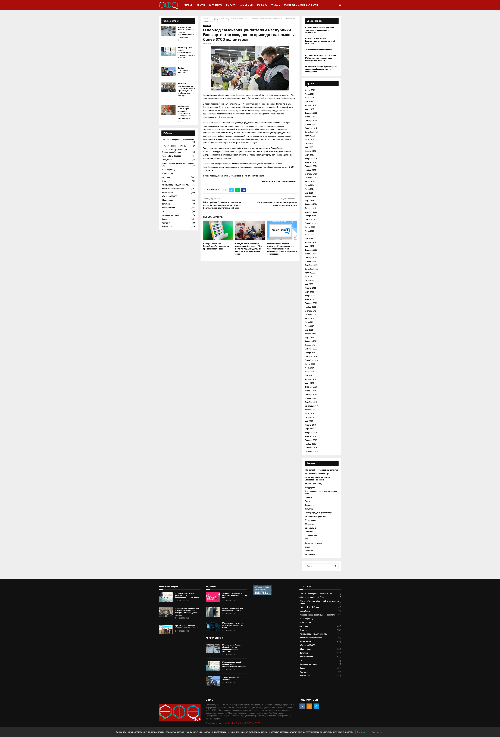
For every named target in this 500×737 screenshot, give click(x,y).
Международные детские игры (175, 185)
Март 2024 (309, 200)
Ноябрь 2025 (310, 124)
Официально (167, 200)
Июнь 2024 (309, 189)
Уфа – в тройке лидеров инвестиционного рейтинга (186, 627)
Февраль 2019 (311, 433)
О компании (246, 5)
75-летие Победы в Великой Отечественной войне (174, 151)
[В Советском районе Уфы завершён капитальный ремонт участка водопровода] (168, 110)
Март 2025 (309, 155)
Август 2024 (310, 181)
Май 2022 (309, 284)
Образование (167, 192)
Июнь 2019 (309, 417)
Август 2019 (310, 410)
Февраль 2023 (311, 250)
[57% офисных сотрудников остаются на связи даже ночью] (213, 626)
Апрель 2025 (310, 151)
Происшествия (168, 208)
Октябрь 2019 (311, 402)
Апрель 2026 (310, 105)
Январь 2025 (310, 162)
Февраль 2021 (311, 341)
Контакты (231, 5)
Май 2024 (309, 193)
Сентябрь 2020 (311, 360)
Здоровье (165, 177)
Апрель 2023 (310, 242)
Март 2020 (309, 383)
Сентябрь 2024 (311, 178)
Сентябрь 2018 (311, 452)
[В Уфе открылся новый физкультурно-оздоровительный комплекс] (168, 51)
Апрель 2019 (310, 425)
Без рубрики (166, 160)
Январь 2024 (310, 208)
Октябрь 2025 (311, 128)
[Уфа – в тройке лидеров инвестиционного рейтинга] (166, 629)
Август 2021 (310, 318)
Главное (165, 170)
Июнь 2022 (309, 280)
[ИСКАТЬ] (336, 566)
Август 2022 (310, 273)
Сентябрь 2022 (311, 269)
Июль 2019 (309, 414)
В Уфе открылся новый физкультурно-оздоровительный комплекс (186, 52)
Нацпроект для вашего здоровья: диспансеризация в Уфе (234, 595)
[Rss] (309, 706)
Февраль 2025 (311, 159)
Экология (165, 223)
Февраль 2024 (311, 204)
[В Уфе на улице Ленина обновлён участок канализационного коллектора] (168, 31)
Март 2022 (309, 292)
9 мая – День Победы (171, 156)
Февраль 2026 (311, 113)
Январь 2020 (310, 391)
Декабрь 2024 (311, 166)
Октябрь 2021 (311, 311)
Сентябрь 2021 (311, 315)
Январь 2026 (310, 117)
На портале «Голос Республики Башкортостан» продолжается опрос (216, 246)
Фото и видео (215, 5)
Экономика (166, 227)
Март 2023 (309, 246)
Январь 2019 (310, 436)
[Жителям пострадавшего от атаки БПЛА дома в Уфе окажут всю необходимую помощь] (168, 87)
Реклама (275, 5)
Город (164, 173)
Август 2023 (310, 227)
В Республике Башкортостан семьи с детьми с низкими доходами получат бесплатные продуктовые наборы (222, 205)
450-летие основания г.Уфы (173, 146)
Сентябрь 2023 (311, 223)
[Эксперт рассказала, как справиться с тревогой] (213, 612)
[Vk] (302, 706)
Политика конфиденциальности (301, 5)
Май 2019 (309, 421)
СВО (163, 211)
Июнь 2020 (309, 372)
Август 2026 (310, 90)
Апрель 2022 (310, 288)
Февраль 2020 (311, 387)
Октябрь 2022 (311, 265)
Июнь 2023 (309, 235)
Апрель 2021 (310, 334)
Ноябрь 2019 (310, 398)
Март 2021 (309, 337)
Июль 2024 (309, 185)
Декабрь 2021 (311, 303)
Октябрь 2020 (311, 356)
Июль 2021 (309, 322)
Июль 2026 (309, 94)
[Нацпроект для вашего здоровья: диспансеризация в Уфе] (213, 597)
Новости (200, 5)
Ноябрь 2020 (310, 353)
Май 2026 (309, 101)
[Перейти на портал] (262, 595)
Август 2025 (310, 136)
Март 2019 (309, 429)
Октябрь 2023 (311, 219)
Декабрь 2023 (311, 212)
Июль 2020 (309, 368)
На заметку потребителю (172, 189)
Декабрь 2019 (311, 395)
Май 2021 (309, 330)
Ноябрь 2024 (310, 170)
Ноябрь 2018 (310, 444)
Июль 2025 (309, 140)
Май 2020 (309, 375)
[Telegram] (316, 706)
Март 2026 (309, 109)
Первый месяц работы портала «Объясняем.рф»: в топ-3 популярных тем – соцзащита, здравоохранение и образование (282, 249)
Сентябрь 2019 (311, 406)
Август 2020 (310, 364)
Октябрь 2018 (311, 448)
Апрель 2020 (310, 379)
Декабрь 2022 (311, 258)
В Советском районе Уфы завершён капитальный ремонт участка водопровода (184, 112)
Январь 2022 (310, 299)
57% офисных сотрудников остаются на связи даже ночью (233, 625)
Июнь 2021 (309, 326)
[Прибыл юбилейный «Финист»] (168, 71)
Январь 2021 (310, 345)
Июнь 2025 (309, 143)
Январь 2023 (310, 254)
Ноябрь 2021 (310, 307)
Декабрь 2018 (311, 440)
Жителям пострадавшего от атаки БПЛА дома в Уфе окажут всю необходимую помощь (186, 90)
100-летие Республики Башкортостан (178, 140)
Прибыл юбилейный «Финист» (183, 70)
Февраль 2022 (311, 296)
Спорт (164, 219)
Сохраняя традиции (170, 215)
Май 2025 (309, 147)
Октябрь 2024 (311, 174)
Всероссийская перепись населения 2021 (317, 615)
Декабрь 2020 (311, 349)
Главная (187, 5)
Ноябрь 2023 (310, 216)
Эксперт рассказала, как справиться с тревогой (232, 609)
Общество (207, 25)
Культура (165, 181)
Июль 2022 (309, 277)
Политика (165, 204)
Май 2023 (309, 238)
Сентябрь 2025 (311, 132)
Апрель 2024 (310, 197)
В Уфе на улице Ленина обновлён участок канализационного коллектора (319, 30)
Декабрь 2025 (311, 121)
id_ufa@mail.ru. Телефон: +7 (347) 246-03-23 (241, 723)
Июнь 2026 (309, 98)
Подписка (262, 5)
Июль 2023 (309, 231)
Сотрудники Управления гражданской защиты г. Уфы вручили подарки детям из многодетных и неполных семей (248, 249)
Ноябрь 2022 (310, 261)
